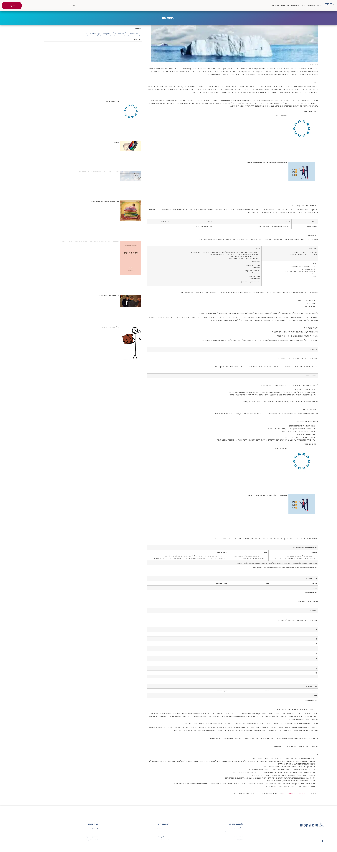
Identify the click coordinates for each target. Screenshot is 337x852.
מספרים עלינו (285, 5)
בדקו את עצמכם (295, 5)
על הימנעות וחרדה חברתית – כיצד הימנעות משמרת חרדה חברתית (99, 172)
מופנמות (116, 142)
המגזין (303, 5)
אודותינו (319, 5)
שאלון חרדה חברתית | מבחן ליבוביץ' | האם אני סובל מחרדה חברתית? (267, 162)
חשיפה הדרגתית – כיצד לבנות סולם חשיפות (296, 793)
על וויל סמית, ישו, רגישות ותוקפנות (109, 295)
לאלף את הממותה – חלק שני (110, 327)
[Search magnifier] (69, 5)
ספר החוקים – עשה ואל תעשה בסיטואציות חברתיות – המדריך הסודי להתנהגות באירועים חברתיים (90, 242)
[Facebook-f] (322, 841)
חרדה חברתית (275, 5)
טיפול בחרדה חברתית (281, 116)
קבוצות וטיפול (311, 5)
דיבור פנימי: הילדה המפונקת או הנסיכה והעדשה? (104, 201)
